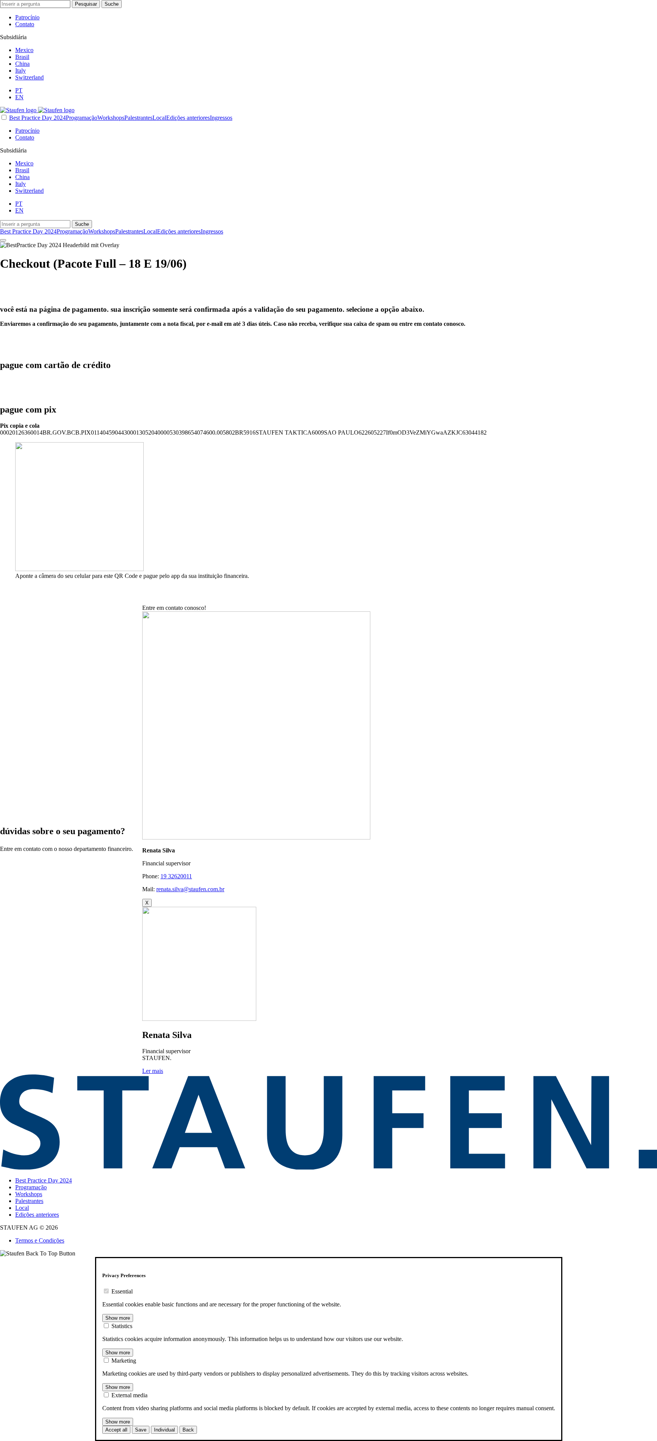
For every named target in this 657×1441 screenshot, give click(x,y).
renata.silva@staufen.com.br (190, 889)
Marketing (123, 1360)
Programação (81, 117)
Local (159, 117)
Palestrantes (138, 117)
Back (188, 1430)
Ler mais (152, 1071)
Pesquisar (86, 4)
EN (19, 97)
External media (129, 1395)
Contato (24, 24)
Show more (117, 1318)
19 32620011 (176, 876)
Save (140, 1430)
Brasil (22, 57)
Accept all (116, 1430)
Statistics (121, 1326)
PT (18, 90)
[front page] (37, 110)
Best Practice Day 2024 (37, 117)
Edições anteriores (188, 117)
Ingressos (221, 117)
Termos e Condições (39, 1240)
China (22, 63)
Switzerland (29, 77)
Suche (112, 4)
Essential (122, 1291)
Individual (164, 1430)
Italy (20, 70)
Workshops (110, 117)
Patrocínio (27, 17)
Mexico (24, 50)
